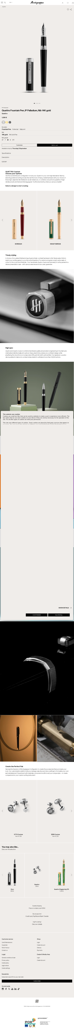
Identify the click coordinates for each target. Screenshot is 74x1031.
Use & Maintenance (7, 942)
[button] (34, 103)
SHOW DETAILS (64, 608)
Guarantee (4, 945)
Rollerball (15, 129)
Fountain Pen (6, 129)
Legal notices (5, 965)
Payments (39, 950)
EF (3, 140)
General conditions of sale (8, 958)
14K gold (5, 135)
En (10, 2)
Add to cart (55, 145)
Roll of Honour (5, 948)
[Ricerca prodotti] (5, 2)
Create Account (41, 945)
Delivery (39, 948)
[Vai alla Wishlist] (68, 2)
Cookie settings (6, 968)
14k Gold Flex (13, 135)
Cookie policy (5, 963)
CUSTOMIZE (37, 615)
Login (38, 942)
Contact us (4, 950)
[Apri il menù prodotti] (2, 2)
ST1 (13, 140)
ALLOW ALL (59, 615)
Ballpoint (22, 129)
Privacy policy (5, 960)
